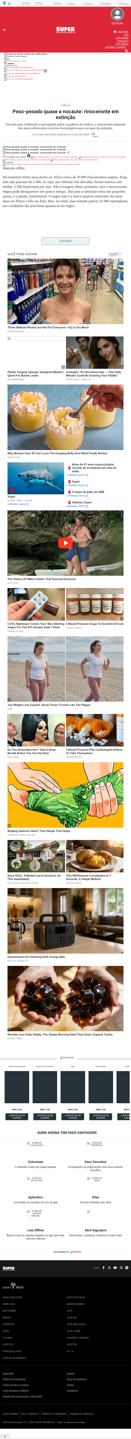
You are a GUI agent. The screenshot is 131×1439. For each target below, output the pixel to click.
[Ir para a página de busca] (126, 51)
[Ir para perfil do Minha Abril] (65, 61)
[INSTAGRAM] (119, 1268)
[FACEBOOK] (102, 1268)
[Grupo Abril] (4, 3)
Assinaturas (28, 67)
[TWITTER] (108, 1268)
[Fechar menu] (25, 54)
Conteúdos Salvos (36, 70)
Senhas (23, 76)
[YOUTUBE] (114, 1268)
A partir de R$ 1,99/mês (45, 1117)
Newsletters (28, 79)
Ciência (65, 105)
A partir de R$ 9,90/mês (17, 1117)
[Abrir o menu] (5, 29)
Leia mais (65, 241)
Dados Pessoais (33, 73)
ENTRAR (119, 26)
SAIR (121, 29)
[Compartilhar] (68, 152)
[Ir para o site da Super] (65, 32)
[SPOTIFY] (125, 1268)
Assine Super (115, 47)
